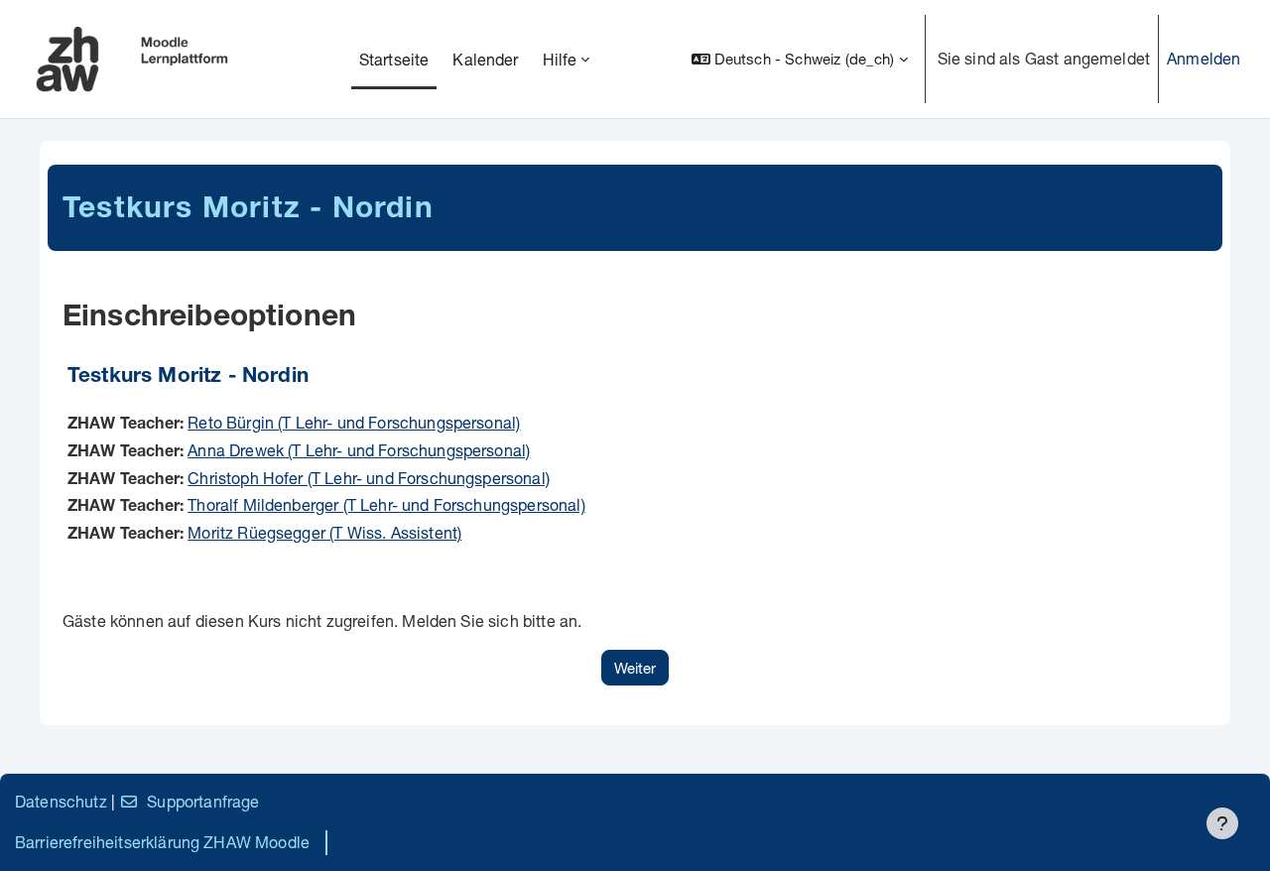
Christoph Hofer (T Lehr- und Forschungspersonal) (369, 477)
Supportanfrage (203, 801)
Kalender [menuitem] (485, 59)
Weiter (635, 668)
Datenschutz (61, 801)
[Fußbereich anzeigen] (1222, 823)
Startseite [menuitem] (394, 59)
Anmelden (1203, 58)
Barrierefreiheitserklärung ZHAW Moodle (162, 841)
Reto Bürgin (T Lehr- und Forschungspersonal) (354, 422)
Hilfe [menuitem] (560, 59)
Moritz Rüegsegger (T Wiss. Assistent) (324, 532)
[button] (800, 59)
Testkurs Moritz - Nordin (188, 377)
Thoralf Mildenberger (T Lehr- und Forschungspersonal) (386, 504)
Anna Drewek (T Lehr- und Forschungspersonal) (359, 449)
